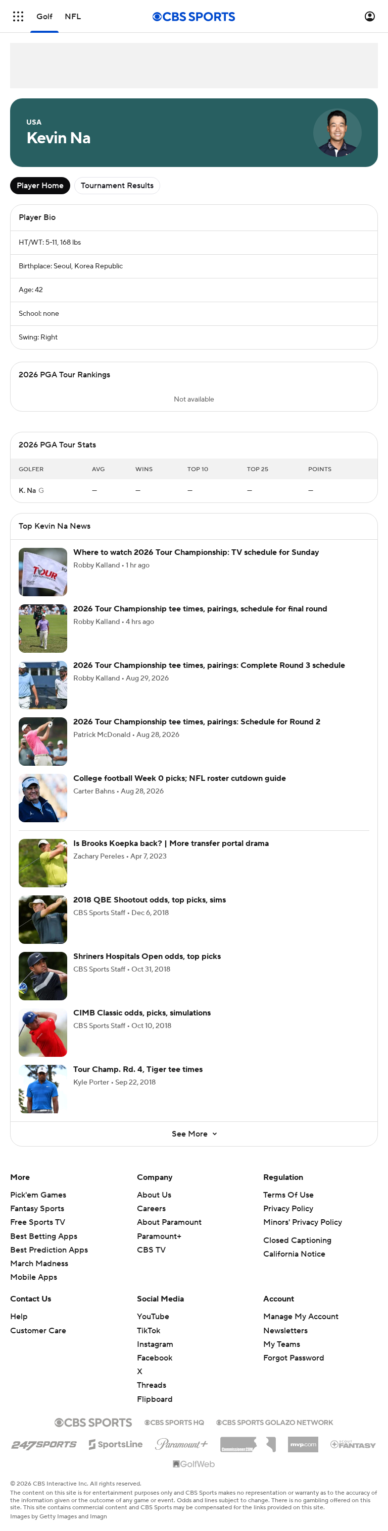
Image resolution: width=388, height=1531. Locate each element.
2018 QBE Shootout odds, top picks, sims (149, 910)
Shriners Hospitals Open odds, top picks (147, 966)
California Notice (294, 1264)
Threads (151, 1395)
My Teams (281, 1354)
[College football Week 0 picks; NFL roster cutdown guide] (43, 808)
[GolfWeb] (194, 1474)
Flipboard (155, 1409)
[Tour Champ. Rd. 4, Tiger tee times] (43, 1099)
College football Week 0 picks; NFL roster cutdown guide (179, 788)
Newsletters (285, 1341)
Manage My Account (300, 1327)
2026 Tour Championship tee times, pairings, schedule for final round (200, 619)
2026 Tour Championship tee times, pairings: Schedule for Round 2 (196, 732)
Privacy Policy (288, 1219)
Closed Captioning (297, 1250)
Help (19, 1327)
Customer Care (38, 1341)
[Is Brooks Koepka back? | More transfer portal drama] (43, 873)
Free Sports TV (37, 1232)
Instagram (155, 1354)
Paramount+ (159, 1246)
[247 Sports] (44, 1453)
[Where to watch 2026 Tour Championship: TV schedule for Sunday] (43, 582)
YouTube (153, 1327)
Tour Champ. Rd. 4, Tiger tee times (138, 1079)
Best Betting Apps (43, 1246)
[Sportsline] (116, 1453)
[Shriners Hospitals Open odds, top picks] (43, 986)
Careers (151, 1219)
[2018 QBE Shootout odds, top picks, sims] (43, 929)
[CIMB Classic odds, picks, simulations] (43, 1042)
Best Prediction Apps (49, 1260)
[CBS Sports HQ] (174, 1432)
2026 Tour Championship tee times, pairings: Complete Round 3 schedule (209, 675)
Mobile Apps (33, 1287)
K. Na (27, 500)
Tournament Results (117, 186)
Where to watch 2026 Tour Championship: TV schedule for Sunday (196, 562)
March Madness (39, 1274)
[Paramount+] (181, 1452)
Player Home (40, 186)
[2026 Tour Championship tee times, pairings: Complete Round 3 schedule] (43, 695)
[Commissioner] (248, 1451)
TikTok (148, 1341)
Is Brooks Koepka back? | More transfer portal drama (171, 853)
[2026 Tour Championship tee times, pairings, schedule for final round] (43, 638)
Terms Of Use (288, 1205)
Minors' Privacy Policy (302, 1232)
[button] (18, 16)
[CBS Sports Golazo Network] (274, 1432)
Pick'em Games (38, 1205)
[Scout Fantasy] (353, 1454)
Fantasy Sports (37, 1219)
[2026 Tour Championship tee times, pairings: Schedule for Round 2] (43, 751)
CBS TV (151, 1260)
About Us (154, 1205)
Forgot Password (293, 1368)
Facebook (154, 1368)
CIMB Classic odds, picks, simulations (142, 1023)
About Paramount (169, 1232)
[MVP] (303, 1451)
